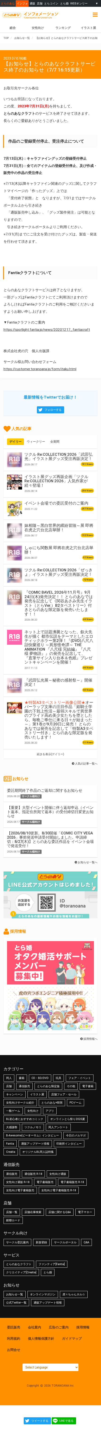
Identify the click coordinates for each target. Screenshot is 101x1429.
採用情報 (82, 1327)
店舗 (40, 3)
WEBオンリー (79, 3)
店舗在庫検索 (32, 1212)
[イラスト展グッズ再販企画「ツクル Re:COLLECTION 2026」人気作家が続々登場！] (14, 482)
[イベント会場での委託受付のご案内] (14, 508)
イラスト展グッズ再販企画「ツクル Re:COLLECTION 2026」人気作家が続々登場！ (56, 481)
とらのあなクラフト (18, 1264)
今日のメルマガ (76, 1135)
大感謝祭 (11, 1127)
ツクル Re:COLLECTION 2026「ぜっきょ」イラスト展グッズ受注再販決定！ (58, 572)
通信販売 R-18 (33, 1174)
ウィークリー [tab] (36, 441)
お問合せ (13, 1350)
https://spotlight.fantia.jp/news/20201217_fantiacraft (47, 330)
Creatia (10, 1152)
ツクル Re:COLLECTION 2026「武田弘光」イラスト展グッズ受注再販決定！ (58, 456)
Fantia (10, 1143)
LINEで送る (66, 1420)
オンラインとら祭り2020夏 (67, 1119)
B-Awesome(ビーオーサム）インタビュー (32, 1135)
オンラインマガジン (42, 1294)
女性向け (38, 28)
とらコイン (51, 3)
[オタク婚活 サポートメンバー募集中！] (50, 982)
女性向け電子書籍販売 (20, 1190)
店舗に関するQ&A (59, 1212)
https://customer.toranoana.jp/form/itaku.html (40, 369)
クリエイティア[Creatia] (21, 1272)
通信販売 (24, 1086)
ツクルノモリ (32, 1127)
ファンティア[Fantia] (52, 1264)
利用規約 (13, 1338)
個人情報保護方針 (41, 1338)
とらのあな (8, 3)
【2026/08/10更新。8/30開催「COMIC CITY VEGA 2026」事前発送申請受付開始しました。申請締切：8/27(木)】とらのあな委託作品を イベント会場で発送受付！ (50, 839)
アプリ (50, 1110)
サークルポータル (65, 1242)
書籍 (21, 1078)
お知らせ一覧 (14, 1294)
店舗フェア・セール (64, 1094)
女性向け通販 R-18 (18, 1182)
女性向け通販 (57, 1174)
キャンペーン (14, 1094)
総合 (13, 28)
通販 (32, 3)
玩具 (58, 1078)
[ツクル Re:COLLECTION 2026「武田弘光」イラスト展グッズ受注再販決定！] (14, 459)
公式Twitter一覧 (16, 1302)
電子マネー (85, 1212)
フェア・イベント (79, 1078)
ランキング (63, 28)
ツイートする (39, 1420)
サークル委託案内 (17, 1242)
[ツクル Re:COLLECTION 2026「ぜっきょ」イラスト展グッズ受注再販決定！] (14, 575)
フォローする (53, 409)
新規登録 (41, 1242)
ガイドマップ (72, 1338)
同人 (9, 1078)
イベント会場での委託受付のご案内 (56, 503)
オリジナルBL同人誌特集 (38, 1152)
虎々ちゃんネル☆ (73, 1294)
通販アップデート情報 (35, 1143)
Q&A (86, 1242)
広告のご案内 (59, 1327)
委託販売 (13, 1327)
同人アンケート (58, 1127)
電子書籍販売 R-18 (72, 1182)
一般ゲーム (13, 1110)
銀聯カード (13, 1220)
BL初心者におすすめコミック (24, 1119)
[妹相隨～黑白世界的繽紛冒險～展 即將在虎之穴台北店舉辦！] (14, 530)
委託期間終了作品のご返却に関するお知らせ (44, 790)
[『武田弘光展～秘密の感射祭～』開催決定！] (14, 685)
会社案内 (34, 1327)
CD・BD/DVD (40, 1078)
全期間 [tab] (54, 441)
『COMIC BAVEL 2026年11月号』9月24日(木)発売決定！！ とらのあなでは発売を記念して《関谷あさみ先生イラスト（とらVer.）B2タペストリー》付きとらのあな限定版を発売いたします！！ (58, 603)
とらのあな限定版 (48, 1086)
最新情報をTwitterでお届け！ (50, 397)
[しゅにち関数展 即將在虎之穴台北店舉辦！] (14, 553)
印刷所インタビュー (69, 1143)
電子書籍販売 (45, 1182)
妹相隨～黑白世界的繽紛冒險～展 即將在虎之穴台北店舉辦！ (58, 527)
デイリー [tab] (15, 441)
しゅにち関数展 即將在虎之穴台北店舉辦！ (58, 549)
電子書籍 (87, 1086)
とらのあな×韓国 (51, 1102)
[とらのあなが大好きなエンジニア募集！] (50, 1028)
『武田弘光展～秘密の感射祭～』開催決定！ (58, 682)
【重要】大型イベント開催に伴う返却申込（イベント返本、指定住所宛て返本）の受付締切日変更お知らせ (50, 811)
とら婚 (64, 3)
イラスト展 (37, 1094)
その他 (71, 1086)
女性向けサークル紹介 (20, 1102)
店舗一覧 (11, 1212)
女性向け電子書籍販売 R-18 (58, 1190)
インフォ (22, 3)
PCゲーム (76, 1102)
